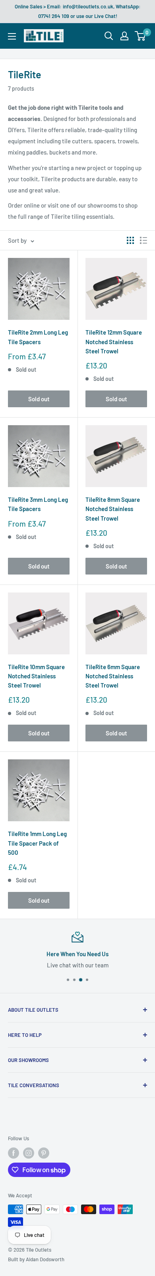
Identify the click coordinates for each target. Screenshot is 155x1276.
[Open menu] (12, 36)
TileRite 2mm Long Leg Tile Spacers (38, 337)
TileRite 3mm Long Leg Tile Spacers (38, 504)
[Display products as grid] (130, 240)
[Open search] (109, 36)
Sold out (39, 398)
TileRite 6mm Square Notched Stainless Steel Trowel (112, 676)
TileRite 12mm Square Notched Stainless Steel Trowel (113, 342)
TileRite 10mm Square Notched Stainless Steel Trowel (36, 676)
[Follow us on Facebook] (13, 1153)
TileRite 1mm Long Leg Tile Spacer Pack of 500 (37, 843)
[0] (140, 36)
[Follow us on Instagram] (28, 1153)
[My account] (124, 36)
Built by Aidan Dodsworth (36, 1259)
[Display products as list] (143, 240)
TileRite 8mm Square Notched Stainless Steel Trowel (112, 509)
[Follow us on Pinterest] (43, 1153)
